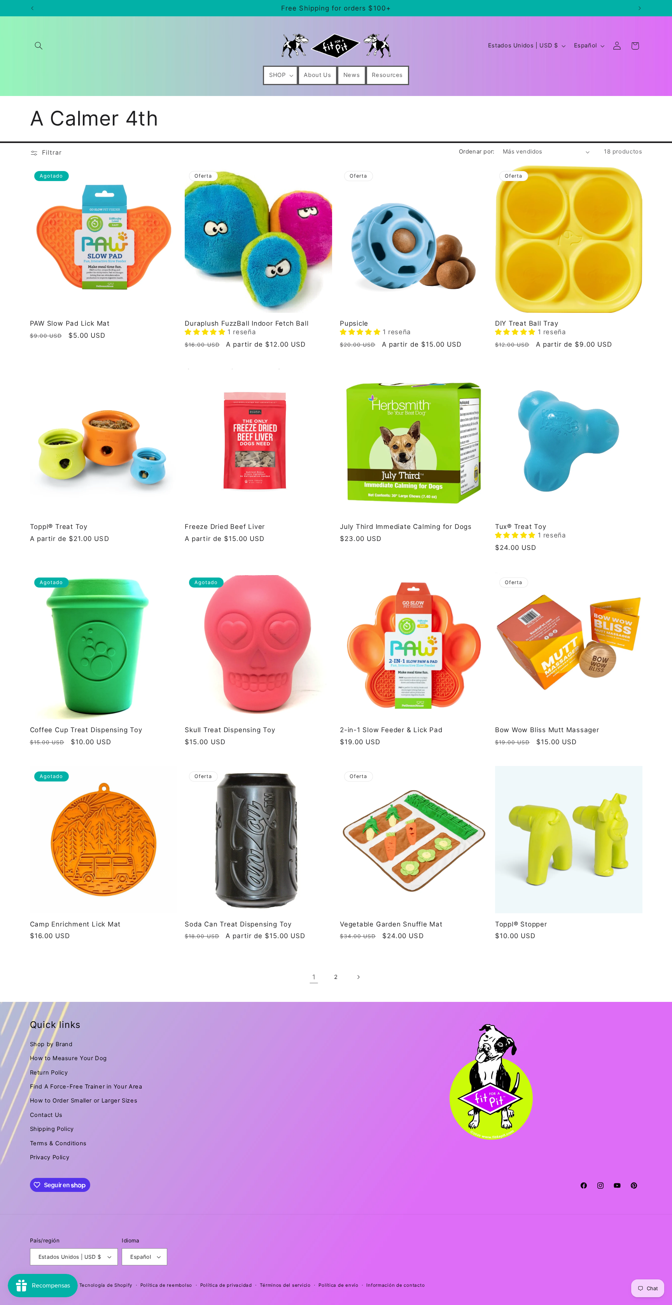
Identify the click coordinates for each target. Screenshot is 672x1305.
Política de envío (338, 1285)
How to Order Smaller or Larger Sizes (84, 1100)
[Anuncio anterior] (32, 8)
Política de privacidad (226, 1285)
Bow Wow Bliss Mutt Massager (547, 730)
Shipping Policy (52, 1128)
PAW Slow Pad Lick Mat (70, 323)
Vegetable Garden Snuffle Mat (391, 924)
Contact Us (46, 1114)
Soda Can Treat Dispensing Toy (238, 924)
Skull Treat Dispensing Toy (230, 730)
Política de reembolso (166, 1285)
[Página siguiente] (358, 977)
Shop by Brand (51, 1044)
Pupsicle (354, 323)
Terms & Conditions (58, 1143)
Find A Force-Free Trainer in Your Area (86, 1086)
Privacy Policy (50, 1157)
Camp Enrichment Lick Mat (75, 924)
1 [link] (314, 977)
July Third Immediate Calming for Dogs (406, 526)
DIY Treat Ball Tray (526, 323)
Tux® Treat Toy (520, 526)
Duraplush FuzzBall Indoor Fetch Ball (246, 323)
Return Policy (49, 1072)
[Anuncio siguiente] (639, 8)
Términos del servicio (285, 1285)
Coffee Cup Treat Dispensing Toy (86, 730)
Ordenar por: (477, 151)
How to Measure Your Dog (68, 1058)
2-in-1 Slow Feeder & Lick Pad (391, 730)
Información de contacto (395, 1285)
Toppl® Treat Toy (59, 526)
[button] (39, 46)
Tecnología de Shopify (105, 1285)
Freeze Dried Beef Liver (225, 526)
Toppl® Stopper (521, 924)
